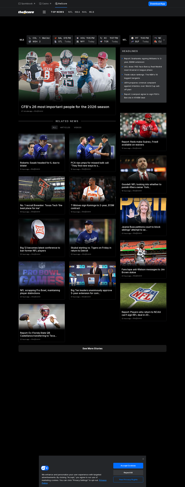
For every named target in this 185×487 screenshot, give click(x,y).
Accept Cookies (128, 465)
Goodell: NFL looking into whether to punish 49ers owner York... (141, 186)
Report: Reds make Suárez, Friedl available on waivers (140, 143)
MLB (91, 12)
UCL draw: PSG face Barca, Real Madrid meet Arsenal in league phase (143, 68)
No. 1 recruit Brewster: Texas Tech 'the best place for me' (41, 207)
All (55, 127)
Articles (65, 127)
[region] (92, 471)
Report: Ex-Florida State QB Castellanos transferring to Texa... (38, 334)
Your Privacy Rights (128, 479)
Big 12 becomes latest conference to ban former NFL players (40, 249)
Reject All (128, 472)
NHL (84, 12)
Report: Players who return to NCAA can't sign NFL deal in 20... (141, 313)
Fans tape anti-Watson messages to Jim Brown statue (143, 271)
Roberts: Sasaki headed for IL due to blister (40, 164)
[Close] (143, 459)
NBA (77, 12)
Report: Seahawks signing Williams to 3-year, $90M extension (143, 60)
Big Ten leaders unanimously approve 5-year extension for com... (91, 292)
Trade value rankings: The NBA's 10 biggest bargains (141, 76)
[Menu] (44, 12)
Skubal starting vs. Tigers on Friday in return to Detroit (91, 249)
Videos (78, 127)
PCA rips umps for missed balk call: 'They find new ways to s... (90, 164)
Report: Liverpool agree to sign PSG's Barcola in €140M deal (141, 96)
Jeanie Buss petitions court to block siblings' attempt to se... (141, 228)
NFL (70, 12)
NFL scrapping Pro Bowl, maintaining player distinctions (40, 292)
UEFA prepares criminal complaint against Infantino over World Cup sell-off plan (142, 86)
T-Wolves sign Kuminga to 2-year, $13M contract (92, 207)
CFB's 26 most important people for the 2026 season (65, 107)
